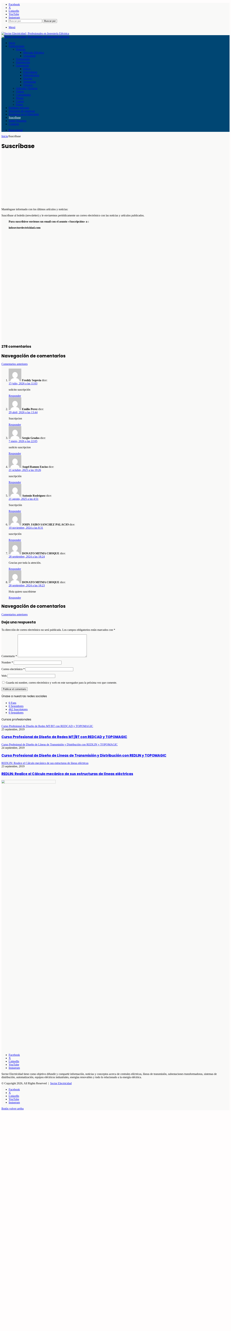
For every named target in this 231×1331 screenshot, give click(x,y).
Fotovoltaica (30, 72)
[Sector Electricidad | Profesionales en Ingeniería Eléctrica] (35, 33)
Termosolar (29, 81)
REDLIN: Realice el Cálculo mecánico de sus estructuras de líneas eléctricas (67, 773)
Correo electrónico (13, 669)
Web (4, 675)
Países (19, 104)
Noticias (20, 49)
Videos (20, 91)
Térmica (27, 85)
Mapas (19, 98)
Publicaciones (16, 46)
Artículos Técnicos (26, 88)
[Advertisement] (109, 179)
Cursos (20, 101)
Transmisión (23, 59)
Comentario (9, 656)
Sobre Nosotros (17, 120)
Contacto (14, 124)
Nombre (7, 662)
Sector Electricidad (61, 1083)
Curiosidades (23, 94)
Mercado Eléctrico (33, 52)
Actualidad (29, 55)
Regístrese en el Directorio (24, 114)
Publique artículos (19, 107)
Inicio (12, 42)
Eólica (26, 68)
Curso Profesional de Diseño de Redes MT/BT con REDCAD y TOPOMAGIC (64, 736)
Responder (15, 395)
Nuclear (27, 78)
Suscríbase (15, 117)
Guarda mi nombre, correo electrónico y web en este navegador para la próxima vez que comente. (61, 682)
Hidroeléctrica (31, 75)
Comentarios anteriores (14, 364)
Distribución (23, 62)
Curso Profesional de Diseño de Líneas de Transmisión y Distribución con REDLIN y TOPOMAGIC (83, 755)
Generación (22, 65)
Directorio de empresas (22, 111)
